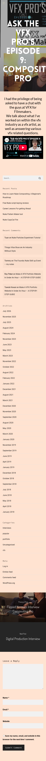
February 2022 (9, 378)
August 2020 (8, 423)
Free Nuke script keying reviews (16, 203)
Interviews (7, 528)
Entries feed (8, 572)
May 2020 (7, 428)
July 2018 (7, 490)
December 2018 (9, 473)
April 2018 (7, 506)
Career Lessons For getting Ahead (17, 208)
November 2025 (9, 317)
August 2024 (8, 328)
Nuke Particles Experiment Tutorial (26, 238)
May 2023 (7, 350)
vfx (23, 15)
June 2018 (7, 495)
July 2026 (7, 311)
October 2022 (8, 367)
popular (6, 533)
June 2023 (7, 344)
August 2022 (8, 372)
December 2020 (9, 406)
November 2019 (9, 445)
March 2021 (8, 400)
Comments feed (9, 577)
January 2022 (8, 384)
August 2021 (8, 395)
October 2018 (8, 478)
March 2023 (8, 356)
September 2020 (9, 417)
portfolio (6, 539)
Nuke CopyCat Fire (10, 220)
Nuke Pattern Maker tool (13, 214)
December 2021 (9, 389)
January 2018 (8, 512)
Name (6, 698)
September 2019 (9, 450)
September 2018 (9, 484)
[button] (42, 3)
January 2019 (8, 467)
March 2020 (8, 434)
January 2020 (8, 439)
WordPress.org (9, 583)
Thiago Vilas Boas (12, 247)
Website (6, 721)
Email (6, 709)
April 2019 (7, 462)
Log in (5, 566)
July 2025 (7, 322)
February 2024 (9, 333)
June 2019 (7, 456)
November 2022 (9, 361)
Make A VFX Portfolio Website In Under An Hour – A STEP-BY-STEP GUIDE (20, 291)
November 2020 (9, 411)
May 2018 (7, 501)
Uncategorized (9, 545)
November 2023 (9, 339)
